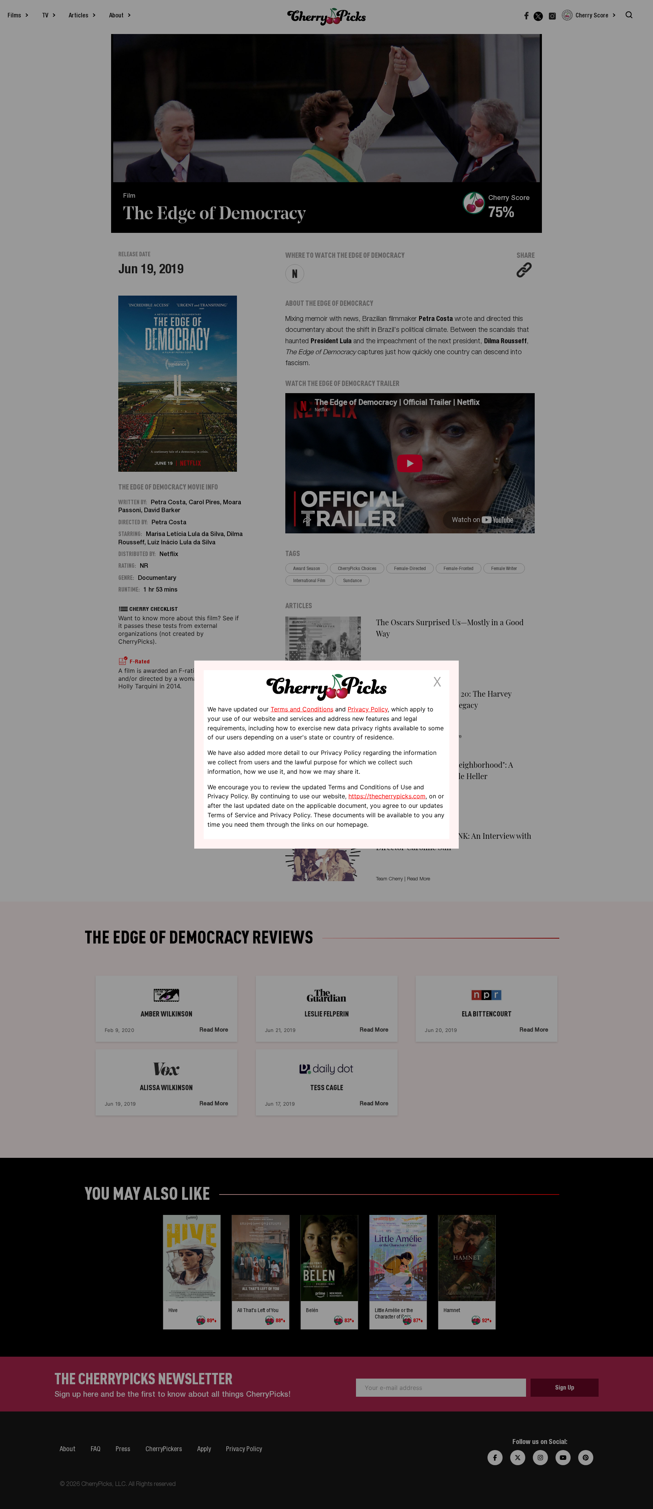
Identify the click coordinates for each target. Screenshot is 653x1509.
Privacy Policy (368, 709)
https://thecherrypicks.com (387, 796)
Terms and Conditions (302, 709)
